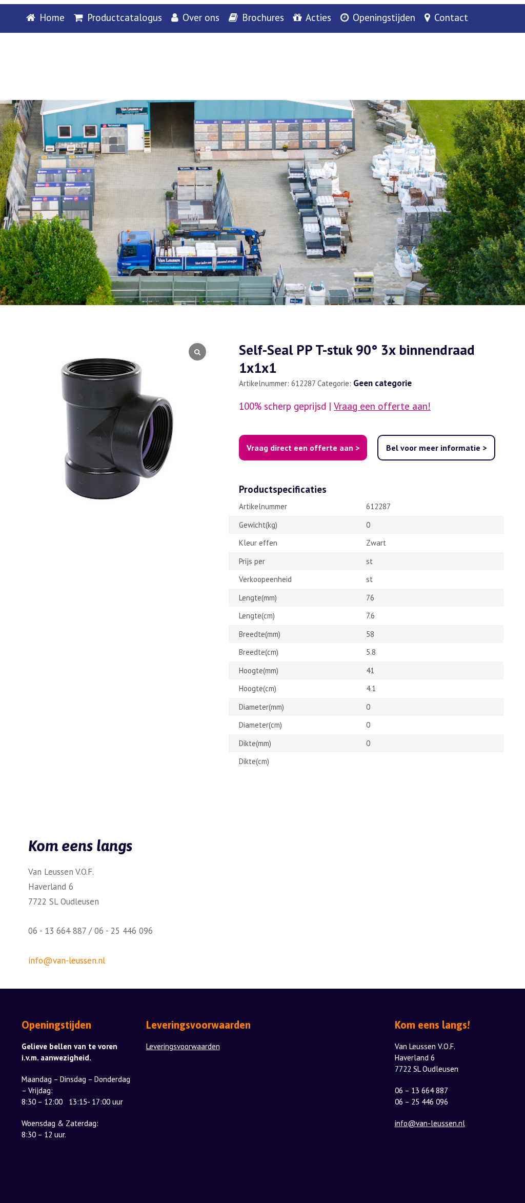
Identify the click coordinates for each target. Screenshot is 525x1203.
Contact (451, 18)
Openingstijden (384, 18)
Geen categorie (382, 383)
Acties (318, 18)
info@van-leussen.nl (66, 960)
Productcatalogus (124, 18)
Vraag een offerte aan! (382, 406)
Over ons (201, 18)
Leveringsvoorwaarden (183, 1046)
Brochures (263, 18)
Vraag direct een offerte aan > (303, 448)
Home (52, 18)
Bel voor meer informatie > (436, 448)
